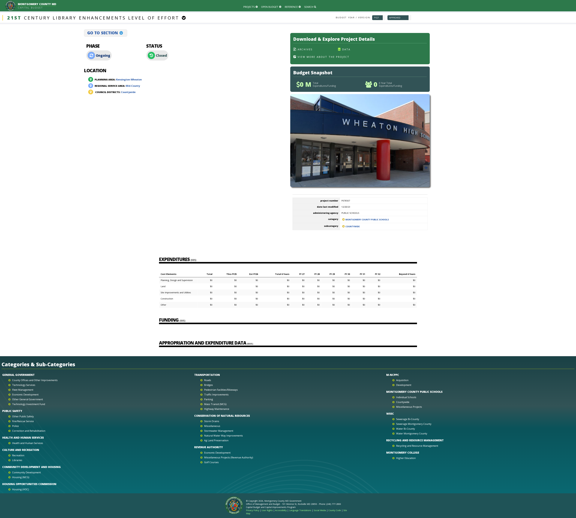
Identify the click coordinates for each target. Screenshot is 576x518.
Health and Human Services (23, 437)
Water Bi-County (405, 428)
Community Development (26, 472)
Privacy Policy (252, 510)
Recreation (18, 455)
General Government (18, 375)
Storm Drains (211, 421)
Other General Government (27, 399)
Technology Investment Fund (28, 404)
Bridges (208, 385)
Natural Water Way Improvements (223, 435)
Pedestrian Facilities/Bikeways (221, 389)
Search (308, 7)
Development (403, 385)
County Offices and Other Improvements (35, 380)
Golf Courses (211, 462)
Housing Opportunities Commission (29, 484)
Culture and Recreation (20, 450)
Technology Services (23, 385)
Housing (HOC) (20, 489)
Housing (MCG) (20, 477)
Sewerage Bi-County (407, 419)
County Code (334, 510)
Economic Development (25, 394)
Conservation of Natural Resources (222, 415)
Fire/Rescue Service (23, 421)
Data (346, 49)
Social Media (320, 510)
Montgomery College (402, 452)
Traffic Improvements (216, 394)
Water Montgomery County (411, 433)
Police (15, 426)
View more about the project (324, 57)
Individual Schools (406, 397)
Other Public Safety (23, 416)
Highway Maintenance (216, 409)
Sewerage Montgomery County (413, 424)
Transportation (207, 375)
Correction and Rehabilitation (28, 430)
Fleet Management (22, 389)
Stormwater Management (218, 430)
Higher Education (406, 458)
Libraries (17, 460)
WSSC (390, 413)
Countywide (115, 92)
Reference (291, 7)
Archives (305, 49)
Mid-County (117, 85)
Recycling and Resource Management (415, 440)
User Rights (267, 510)
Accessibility (281, 510)
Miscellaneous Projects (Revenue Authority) (228, 457)
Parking (208, 399)
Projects (249, 7)
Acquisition (402, 380)
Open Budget (269, 7)
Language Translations (300, 510)
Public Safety (12, 411)
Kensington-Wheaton (118, 79)
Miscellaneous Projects (409, 406)
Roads (207, 380)
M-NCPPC (392, 375)
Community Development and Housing (31, 467)
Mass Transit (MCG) (215, 404)
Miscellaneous (212, 426)
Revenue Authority (208, 447)
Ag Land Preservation (216, 440)
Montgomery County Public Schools (367, 219)
